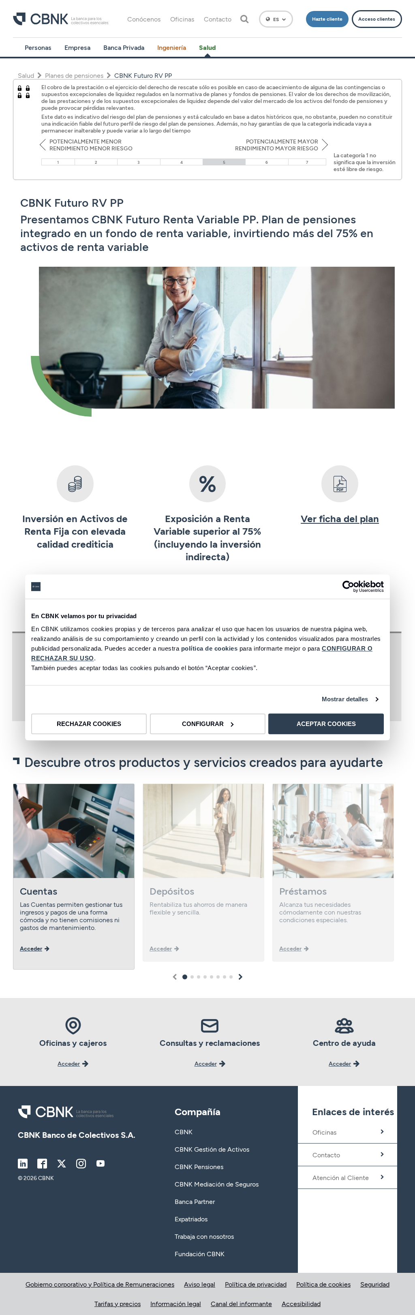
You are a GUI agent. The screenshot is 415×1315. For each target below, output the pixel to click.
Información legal (175, 1303)
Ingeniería (171, 47)
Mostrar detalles (345, 699)
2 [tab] (192, 977)
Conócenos (143, 19)
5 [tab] (211, 977)
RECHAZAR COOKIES (89, 723)
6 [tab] (218, 977)
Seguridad (374, 1284)
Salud (207, 47)
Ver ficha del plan (340, 518)
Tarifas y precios (117, 1303)
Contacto (217, 19)
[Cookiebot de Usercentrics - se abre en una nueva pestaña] (348, 586)
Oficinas (182, 19)
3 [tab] (198, 977)
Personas (38, 47)
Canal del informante (241, 1303)
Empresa (77, 47)
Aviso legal (199, 1284)
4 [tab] (205, 977)
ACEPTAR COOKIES (326, 723)
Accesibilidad (301, 1303)
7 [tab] (224, 977)
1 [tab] (185, 976)
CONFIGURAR (203, 723)
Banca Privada (123, 47)
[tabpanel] (74, 877)
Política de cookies (323, 1284)
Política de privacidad (256, 1284)
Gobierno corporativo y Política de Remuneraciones (100, 1284)
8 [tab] (231, 977)
